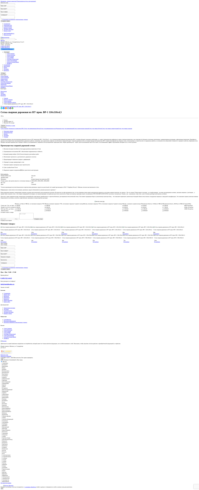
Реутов (4, 450)
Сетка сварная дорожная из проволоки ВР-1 (12, 128)
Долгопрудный (6, 382)
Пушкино (4, 445)
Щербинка (5, 475)
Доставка (6, 135)
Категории (6, 52)
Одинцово (5, 433)
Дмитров (4, 380)
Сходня (4, 459)
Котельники (5, 406)
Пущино (4, 447)
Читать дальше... (5, 174)
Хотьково (4, 467)
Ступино (4, 458)
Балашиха (4, 364)
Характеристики (8, 132)
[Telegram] (8, 108)
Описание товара (8, 131)
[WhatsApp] (12, 108)
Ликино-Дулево (6, 416)
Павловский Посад (7, 439)
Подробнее (3, 233)
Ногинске (4, 431)
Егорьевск (5, 388)
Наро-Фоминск (6, 430)
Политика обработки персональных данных (15, 322)
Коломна (4, 403)
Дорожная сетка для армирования (65, 128)
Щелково (4, 473)
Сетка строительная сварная (81, 128)
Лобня (4, 417)
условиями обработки (30, 487)
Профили (6, 338)
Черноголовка (6, 469)
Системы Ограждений (10, 334)
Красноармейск (6, 408)
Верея (3, 367)
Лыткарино (5, 422)
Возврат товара (8, 313)
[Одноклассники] (6, 108)
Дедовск (4, 377)
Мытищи (4, 428)
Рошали (4, 452)
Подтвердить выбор (6, 483)
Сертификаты (7, 319)
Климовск (5, 400)
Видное (4, 369)
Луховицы (5, 420)
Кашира (4, 399)
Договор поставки (8, 312)
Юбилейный (5, 481)
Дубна (4, 386)
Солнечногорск (6, 455)
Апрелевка (5, 363)
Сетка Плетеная (8, 330)
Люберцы (4, 424)
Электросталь (5, 478)
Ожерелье (4, 434)
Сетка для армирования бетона (32, 128)
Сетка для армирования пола (48, 128)
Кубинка (4, 413)
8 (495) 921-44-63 (5, 46)
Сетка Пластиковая (9, 335)
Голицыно (5, 375)
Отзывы (6, 136)
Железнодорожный (7, 389)
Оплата (6, 134)
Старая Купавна (6, 456)
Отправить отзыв (38, 219)
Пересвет (4, 441)
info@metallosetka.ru (9, 33)
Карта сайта (7, 301)
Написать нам (7, 35)
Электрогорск (6, 477)
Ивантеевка (5, 397)
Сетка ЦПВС (7, 332)
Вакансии (6, 299)
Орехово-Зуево (6, 438)
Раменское (5, 448)
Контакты (6, 296)
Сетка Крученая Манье (10, 337)
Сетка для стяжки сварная (125, 128)
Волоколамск (5, 371)
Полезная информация (10, 321)
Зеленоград (5, 396)
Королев (4, 405)
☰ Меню (3, 73)
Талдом (4, 461)
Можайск (4, 425)
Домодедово (5, 383)
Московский (5, 427)
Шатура (4, 472)
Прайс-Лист (7, 294)
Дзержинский (6, 378)
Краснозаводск (6, 410)
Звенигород (5, 394)
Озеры (4, 436)
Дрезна (4, 385)
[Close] (2, 359)
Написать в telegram (6, 356)
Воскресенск (5, 372)
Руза (3, 453)
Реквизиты (6, 297)
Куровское (5, 414)
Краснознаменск (6, 411)
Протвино (5, 444)
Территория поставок (9, 308)
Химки (4, 466)
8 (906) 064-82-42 (5, 47)
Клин (3, 402)
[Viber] (10, 108)
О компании (7, 293)
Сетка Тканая (7, 331)
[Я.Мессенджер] (1, 108)
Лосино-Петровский (7, 419)
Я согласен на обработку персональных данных (15, 19)
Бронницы (5, 366)
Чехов (3, 470)
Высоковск (5, 374)
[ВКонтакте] (4, 108)
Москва (5, 361)
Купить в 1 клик (10, 125)
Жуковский (5, 391)
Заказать (3, 125)
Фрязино (4, 464)
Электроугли (5, 480)
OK (2, 488)
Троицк (4, 463)
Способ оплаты (8, 310)
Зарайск (4, 392)
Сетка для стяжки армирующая (110, 128)
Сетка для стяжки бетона (95, 128)
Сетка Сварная (8, 328)
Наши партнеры (8, 300)
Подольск (4, 442)
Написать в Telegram (7, 49)
